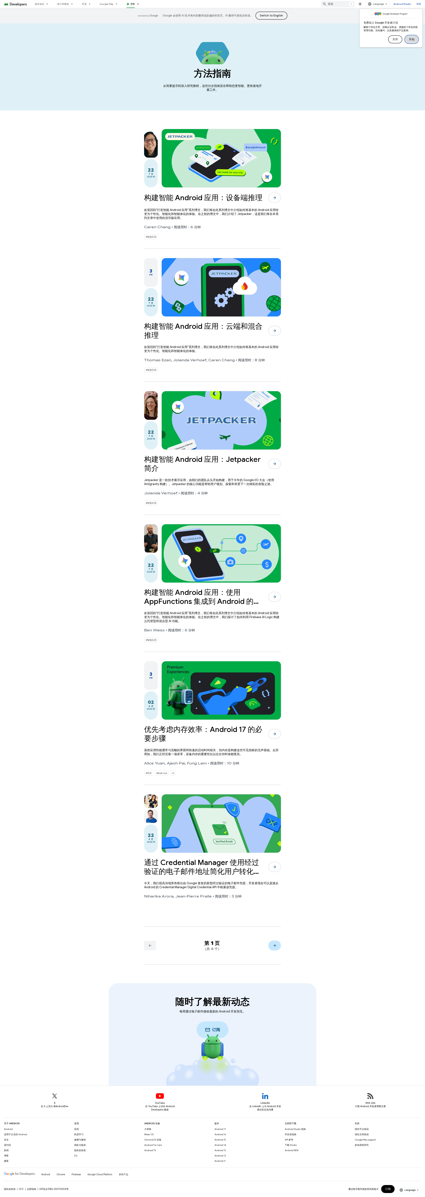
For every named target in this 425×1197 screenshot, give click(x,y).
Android (8, 1129)
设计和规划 (63, 3)
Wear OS (149, 1134)
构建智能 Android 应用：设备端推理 (203, 197)
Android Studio (402, 3)
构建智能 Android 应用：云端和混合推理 (203, 331)
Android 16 (220, 1134)
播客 (6, 1160)
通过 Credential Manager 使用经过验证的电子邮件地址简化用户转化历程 (202, 871)
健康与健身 (80, 1139)
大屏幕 (147, 1129)
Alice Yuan (154, 763)
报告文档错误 (362, 1134)
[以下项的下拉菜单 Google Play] (118, 4)
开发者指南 (290, 1134)
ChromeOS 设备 (152, 1139)
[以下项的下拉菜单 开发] (91, 4)
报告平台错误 (362, 1129)
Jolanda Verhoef (189, 360)
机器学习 (79, 1134)
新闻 (6, 1150)
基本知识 (39, 3)
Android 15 (220, 1139)
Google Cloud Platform (99, 1174)
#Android (161, 773)
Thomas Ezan (157, 360)
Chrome (61, 1174)
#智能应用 (151, 236)
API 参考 (289, 1139)
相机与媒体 (80, 1145)
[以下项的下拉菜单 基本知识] (48, 4)
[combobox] (337, 4)
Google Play (107, 3)
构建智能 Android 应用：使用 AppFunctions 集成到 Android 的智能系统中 (202, 601)
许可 (21, 1189)
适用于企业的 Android (15, 1134)
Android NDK (291, 1150)
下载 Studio (291, 1145)
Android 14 (220, 1145)
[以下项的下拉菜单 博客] (139, 4)
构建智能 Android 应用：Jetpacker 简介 (202, 464)
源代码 (7, 1145)
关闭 (395, 39)
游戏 (76, 1129)
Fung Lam (197, 763)
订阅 (388, 1189)
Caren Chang (157, 227)
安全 (6, 1139)
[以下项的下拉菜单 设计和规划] (73, 4)
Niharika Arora (158, 896)
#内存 (149, 773)
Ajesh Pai (176, 763)
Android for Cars (153, 1145)
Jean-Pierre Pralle (193, 896)
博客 (132, 3)
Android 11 (220, 1160)
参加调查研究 (362, 1145)
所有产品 (123, 1174)
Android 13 (220, 1150)
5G (76, 1155)
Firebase (76, 1174)
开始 (411, 39)
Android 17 (220, 1129)
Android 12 (220, 1155)
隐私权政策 (80, 1150)
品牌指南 (31, 1189)
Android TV (150, 1150)
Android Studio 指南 (295, 1129)
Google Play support (365, 1139)
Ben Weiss (154, 630)
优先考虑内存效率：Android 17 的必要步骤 (203, 734)
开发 (84, 3)
